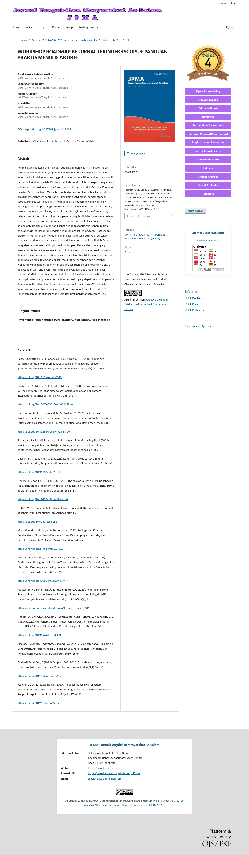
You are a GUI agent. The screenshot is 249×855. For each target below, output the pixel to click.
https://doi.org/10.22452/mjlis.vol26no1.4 (43, 499)
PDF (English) (138, 153)
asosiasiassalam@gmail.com (105, 778)
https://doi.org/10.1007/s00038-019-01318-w (45, 404)
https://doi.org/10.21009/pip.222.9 (38, 703)
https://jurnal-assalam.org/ (104, 768)
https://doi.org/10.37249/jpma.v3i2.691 (47, 129)
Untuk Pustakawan (195, 309)
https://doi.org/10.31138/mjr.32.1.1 (39, 472)
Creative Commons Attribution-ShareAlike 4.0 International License (146, 304)
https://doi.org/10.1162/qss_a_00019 (40, 377)
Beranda (22, 40)
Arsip (69, 27)
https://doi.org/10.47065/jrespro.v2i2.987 (43, 580)
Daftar (56, 27)
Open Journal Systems (198, 326)
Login (42, 27)
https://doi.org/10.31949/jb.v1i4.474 (39, 635)
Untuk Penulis (192, 304)
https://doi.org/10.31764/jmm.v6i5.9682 (42, 548)
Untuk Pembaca (194, 298)
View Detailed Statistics (208, 240)
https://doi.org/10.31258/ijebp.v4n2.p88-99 (44, 431)
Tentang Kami (87, 27)
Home (15, 27)
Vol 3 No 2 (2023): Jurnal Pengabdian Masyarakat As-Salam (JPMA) (80, 40)
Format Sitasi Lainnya (139, 216)
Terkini (29, 27)
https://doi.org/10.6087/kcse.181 (37, 521)
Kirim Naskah (195, 210)
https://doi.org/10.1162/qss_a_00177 (40, 675)
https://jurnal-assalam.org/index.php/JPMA (114, 773)
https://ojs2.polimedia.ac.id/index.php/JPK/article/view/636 (53, 608)
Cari (232, 27)
